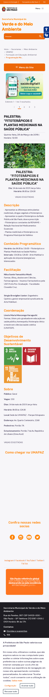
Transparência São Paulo (30, 2)
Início (6, 49)
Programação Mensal (15, 57)
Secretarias (16, 49)
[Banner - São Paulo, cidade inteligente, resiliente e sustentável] (24, 581)
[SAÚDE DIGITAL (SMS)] (24, 86)
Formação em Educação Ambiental (21, 55)
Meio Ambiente (30, 49)
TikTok (24, 563)
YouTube (30, 560)
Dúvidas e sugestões (17, 631)
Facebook (20, 560)
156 (44, 2)
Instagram (9, 560)
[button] (34, 107)
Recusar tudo (11, 691)
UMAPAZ (9, 52)
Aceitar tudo (27, 685)
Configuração (10, 685)
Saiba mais (17, 680)
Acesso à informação (10, 2)
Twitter (39, 560)
